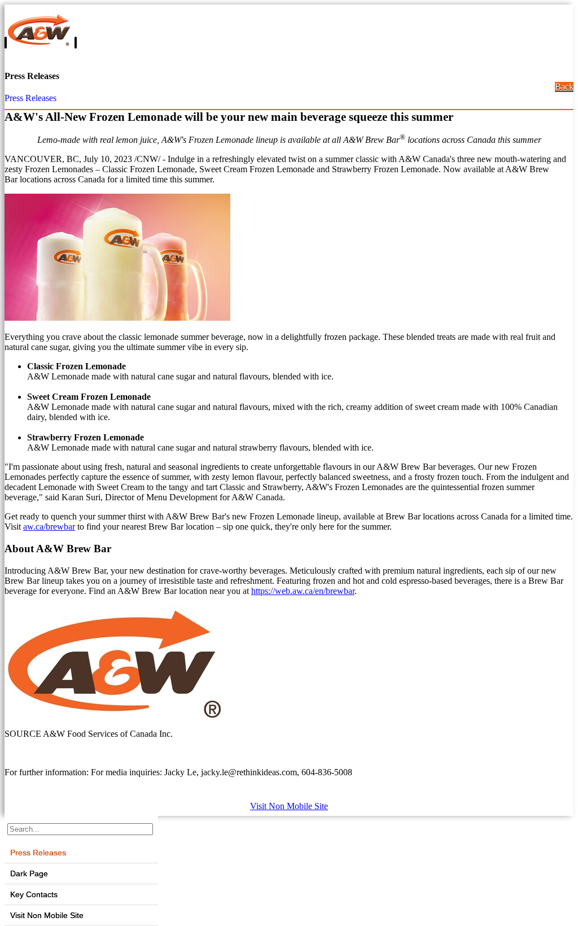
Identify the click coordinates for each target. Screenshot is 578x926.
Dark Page (29, 873)
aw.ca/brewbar (49, 526)
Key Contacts (34, 894)
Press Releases (30, 98)
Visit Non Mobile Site (289, 806)
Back (564, 86)
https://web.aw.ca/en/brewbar (302, 591)
